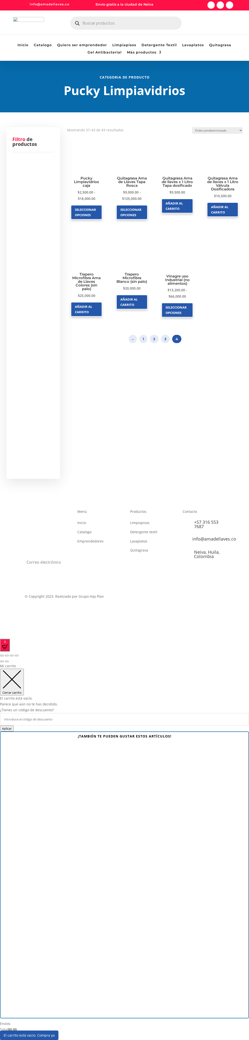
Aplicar (7, 728)
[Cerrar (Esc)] (16, 655)
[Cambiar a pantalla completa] (7, 655)
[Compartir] (12, 655)
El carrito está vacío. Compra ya (29, 1035)
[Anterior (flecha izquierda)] (2, 661)
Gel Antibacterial (105, 52)
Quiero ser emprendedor (82, 45)
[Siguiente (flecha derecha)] (7, 661)
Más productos (141, 52)
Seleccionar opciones (85, 212)
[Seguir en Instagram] (229, 5)
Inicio (23, 45)
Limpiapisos (124, 45)
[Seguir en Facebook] (211, 5)
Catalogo (43, 45)
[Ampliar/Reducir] (2, 655)
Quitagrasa (220, 45)
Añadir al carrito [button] (174, 206)
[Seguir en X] (220, 5)
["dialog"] (124, 850)
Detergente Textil (159, 45)
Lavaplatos (193, 45)
